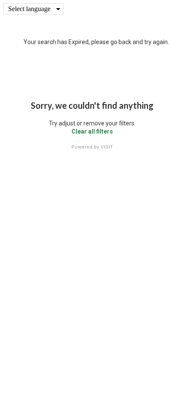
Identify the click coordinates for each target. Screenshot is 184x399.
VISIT (107, 147)
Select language (29, 8)
